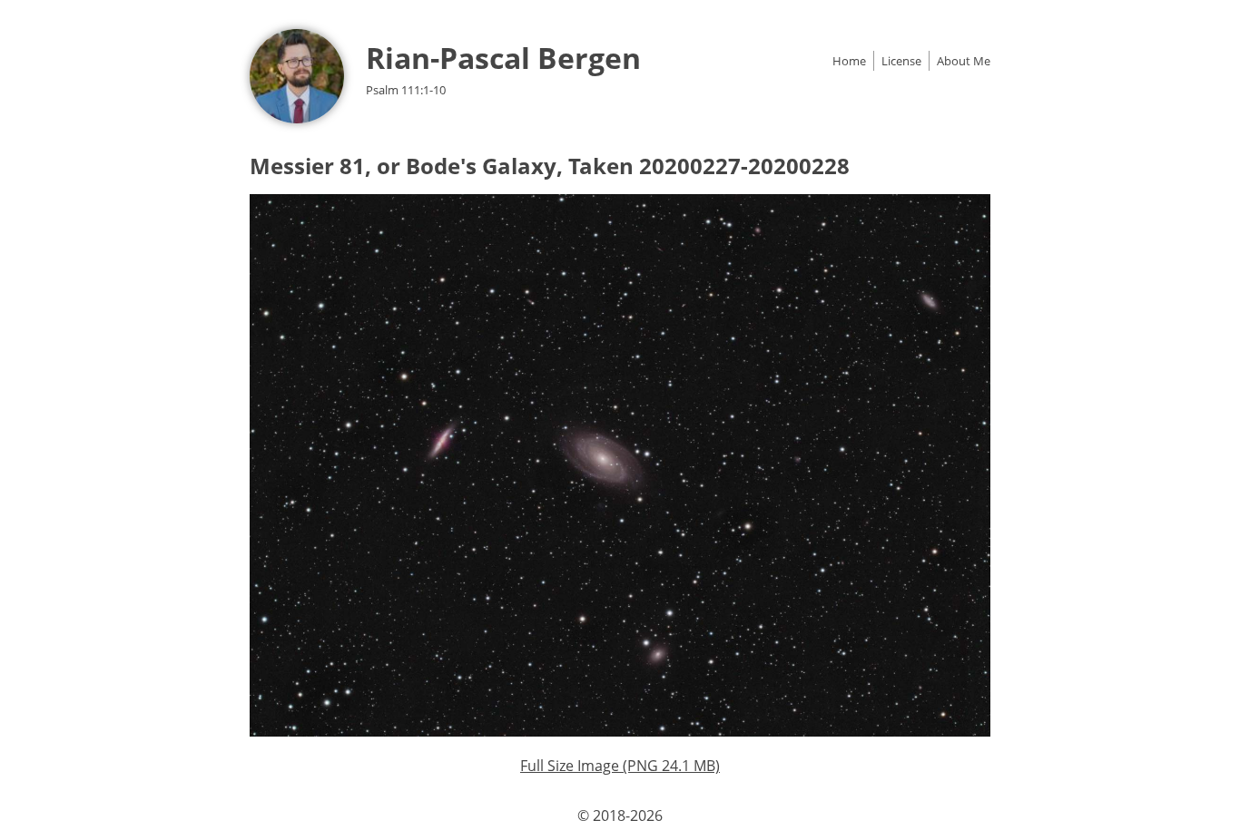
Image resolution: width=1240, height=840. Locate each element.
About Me (963, 61)
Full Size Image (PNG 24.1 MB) (620, 766)
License (901, 61)
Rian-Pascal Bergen (503, 57)
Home (849, 61)
